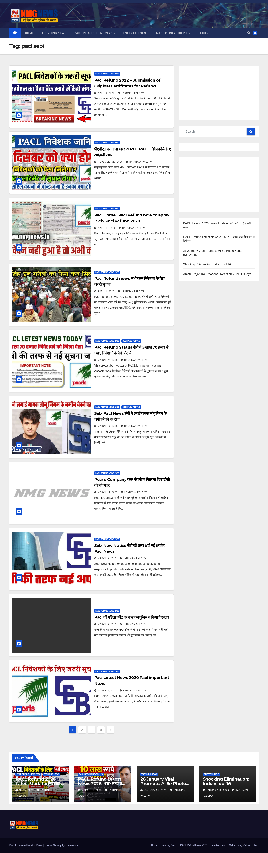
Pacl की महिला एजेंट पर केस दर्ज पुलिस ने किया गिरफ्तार (131, 617)
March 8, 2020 (107, 558)
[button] (248, 32)
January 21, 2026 (155, 790)
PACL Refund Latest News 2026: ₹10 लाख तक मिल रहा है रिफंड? (101, 783)
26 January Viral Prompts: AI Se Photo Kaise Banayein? (163, 783)
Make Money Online (172, 33)
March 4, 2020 (107, 690)
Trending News (54, 33)
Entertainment (135, 33)
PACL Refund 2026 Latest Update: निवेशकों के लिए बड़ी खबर (39, 783)
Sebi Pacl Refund (131, 341)
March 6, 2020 (107, 624)
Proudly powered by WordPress (26, 845)
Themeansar (71, 845)
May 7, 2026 (26, 790)
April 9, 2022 (106, 93)
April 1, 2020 (106, 291)
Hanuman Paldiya (132, 93)
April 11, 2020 (107, 228)
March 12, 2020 (108, 426)
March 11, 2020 (108, 492)
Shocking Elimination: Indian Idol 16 (207, 264)
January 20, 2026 (218, 790)
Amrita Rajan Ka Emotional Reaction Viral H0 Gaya (217, 274)
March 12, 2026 (91, 790)
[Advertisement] (219, 92)
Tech (202, 33)
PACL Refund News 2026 (93, 33)
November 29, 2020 (110, 162)
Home (29, 33)
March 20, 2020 (108, 360)
